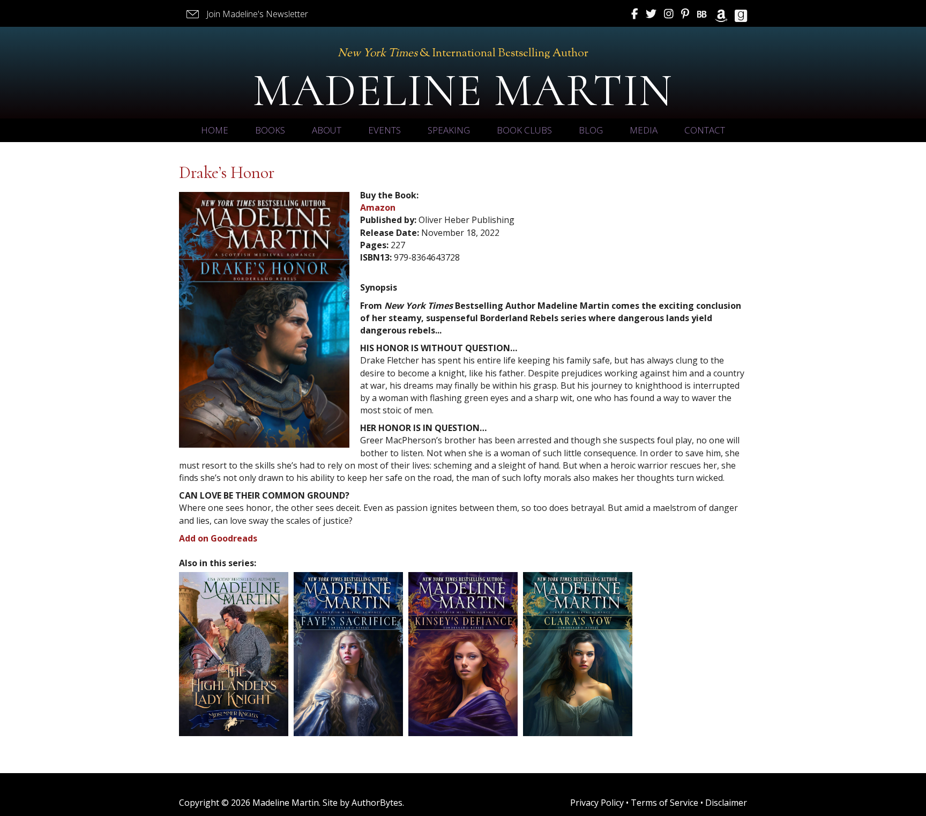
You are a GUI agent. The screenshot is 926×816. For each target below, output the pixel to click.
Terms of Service (664, 802)
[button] (246, 14)
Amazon (377, 207)
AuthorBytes (377, 802)
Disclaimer (726, 802)
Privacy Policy (597, 802)
